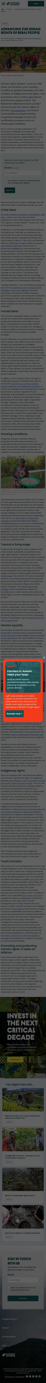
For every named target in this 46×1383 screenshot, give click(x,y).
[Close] (44, 657)
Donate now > (14, 713)
